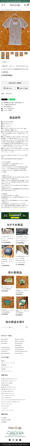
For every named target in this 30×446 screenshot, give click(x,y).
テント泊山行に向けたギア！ (7, 391)
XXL (13, 363)
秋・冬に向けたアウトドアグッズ (8, 380)
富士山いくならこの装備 (6, 383)
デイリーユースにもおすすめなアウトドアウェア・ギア (13, 399)
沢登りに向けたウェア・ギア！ (7, 393)
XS (4, 363)
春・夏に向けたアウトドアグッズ (8, 387)
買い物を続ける (6, 106)
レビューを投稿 (6, 110)
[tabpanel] (15, 31)
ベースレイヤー (18, 9)
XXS (2, 363)
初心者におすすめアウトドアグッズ (9, 378)
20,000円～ (4, 422)
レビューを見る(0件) (7, 108)
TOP (2, 9)
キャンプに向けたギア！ (6, 397)
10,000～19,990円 (6, 420)
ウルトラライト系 (5, 406)
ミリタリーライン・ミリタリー (7, 410)
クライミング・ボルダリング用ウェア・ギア (10, 401)
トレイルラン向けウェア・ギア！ (8, 395)
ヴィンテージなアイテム (6, 404)
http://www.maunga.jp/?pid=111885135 (11, 158)
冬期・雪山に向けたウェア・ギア (8, 389)
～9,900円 (3, 417)
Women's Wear (9, 9)
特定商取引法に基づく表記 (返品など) (12, 102)
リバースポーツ (4, 408)
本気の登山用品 (5, 385)
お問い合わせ (8, 88)
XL (11, 363)
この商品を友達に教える (8, 104)
